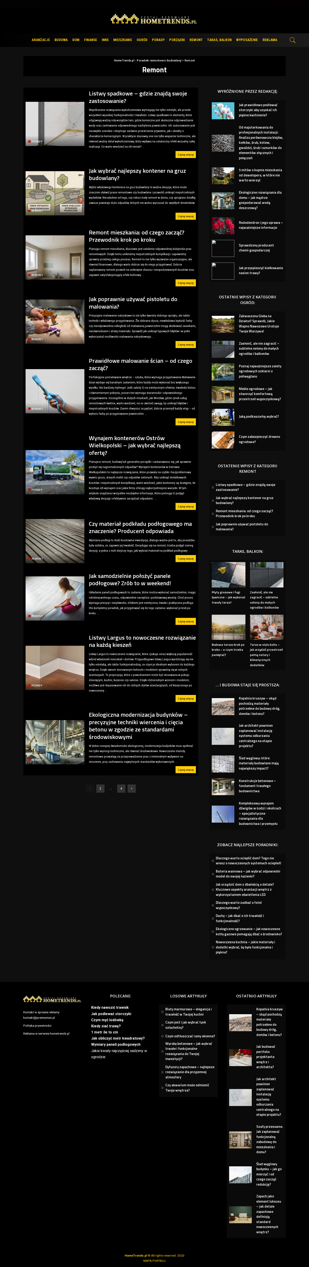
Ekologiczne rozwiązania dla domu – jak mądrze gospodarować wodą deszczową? (260, 200)
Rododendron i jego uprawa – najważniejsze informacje (261, 225)
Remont (37, 211)
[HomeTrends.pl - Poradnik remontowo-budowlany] (154, 20)
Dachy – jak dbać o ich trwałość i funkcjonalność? (240, 918)
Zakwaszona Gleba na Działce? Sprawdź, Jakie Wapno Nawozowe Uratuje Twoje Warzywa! (259, 323)
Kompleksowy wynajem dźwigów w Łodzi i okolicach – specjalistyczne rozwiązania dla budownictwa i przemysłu (260, 813)
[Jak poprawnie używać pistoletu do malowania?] (55, 322)
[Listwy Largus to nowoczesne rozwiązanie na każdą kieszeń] (55, 668)
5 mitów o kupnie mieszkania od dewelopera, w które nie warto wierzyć (260, 175)
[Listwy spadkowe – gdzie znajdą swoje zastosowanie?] (55, 124)
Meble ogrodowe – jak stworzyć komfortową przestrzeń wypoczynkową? (260, 394)
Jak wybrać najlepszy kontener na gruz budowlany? (137, 174)
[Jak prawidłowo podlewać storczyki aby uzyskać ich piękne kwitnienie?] (223, 110)
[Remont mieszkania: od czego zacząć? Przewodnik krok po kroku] (55, 257)
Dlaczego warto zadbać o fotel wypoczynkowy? (239, 905)
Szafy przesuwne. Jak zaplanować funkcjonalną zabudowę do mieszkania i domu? (269, 1139)
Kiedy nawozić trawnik (110, 1007)
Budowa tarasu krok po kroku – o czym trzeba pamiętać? (228, 649)
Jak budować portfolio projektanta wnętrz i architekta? (265, 1057)
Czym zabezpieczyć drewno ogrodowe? (259, 439)
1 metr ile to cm (104, 1032)
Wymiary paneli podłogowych (115, 1044)
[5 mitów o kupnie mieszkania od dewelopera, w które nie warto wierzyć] (223, 175)
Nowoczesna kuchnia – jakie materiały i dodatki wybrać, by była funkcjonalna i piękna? (245, 947)
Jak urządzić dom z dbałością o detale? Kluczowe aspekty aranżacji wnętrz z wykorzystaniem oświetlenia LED (245, 889)
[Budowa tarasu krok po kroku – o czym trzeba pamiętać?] (228, 627)
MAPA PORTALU (154, 1260)
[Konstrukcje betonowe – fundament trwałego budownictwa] (223, 786)
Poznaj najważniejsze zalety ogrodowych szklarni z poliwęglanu (260, 371)
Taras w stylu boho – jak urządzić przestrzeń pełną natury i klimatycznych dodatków (266, 654)
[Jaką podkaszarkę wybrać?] (223, 417)
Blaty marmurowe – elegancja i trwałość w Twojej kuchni (188, 1011)
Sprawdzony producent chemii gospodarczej (256, 248)
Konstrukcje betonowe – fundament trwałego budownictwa (257, 786)
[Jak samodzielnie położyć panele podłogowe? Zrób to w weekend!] (55, 598)
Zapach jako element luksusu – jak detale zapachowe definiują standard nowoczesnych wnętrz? (268, 1214)
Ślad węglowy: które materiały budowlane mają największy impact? (259, 763)
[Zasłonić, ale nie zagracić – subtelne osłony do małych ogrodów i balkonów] (223, 349)
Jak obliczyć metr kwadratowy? (118, 1038)
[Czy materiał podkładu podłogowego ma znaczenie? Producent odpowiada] (55, 541)
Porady (37, 141)
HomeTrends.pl (136, 1255)
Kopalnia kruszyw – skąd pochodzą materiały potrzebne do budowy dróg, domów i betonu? (259, 706)
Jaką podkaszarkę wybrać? (259, 416)
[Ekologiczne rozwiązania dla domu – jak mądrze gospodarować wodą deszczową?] (223, 200)
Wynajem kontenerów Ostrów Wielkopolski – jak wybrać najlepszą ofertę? (135, 445)
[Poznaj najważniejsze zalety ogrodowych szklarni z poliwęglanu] (223, 371)
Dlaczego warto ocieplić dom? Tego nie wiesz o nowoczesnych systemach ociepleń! (248, 860)
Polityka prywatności (37, 1025)
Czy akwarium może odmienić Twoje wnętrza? (187, 1087)
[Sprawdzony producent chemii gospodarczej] (223, 248)
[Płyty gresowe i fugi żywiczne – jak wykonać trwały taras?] (228, 574)
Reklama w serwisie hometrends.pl (46, 1033)
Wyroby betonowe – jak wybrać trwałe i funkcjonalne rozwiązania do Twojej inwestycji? (188, 1051)
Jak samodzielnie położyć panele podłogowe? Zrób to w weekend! (130, 579)
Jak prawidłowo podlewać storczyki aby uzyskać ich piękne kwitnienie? (258, 110)
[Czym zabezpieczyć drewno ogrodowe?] (223, 439)
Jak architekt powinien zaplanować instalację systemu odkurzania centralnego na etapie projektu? (256, 735)
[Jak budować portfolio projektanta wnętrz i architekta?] (240, 1057)
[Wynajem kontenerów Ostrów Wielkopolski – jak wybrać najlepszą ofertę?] (55, 472)
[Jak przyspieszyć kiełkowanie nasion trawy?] (223, 271)
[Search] (292, 40)
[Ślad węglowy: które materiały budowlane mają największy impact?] (223, 763)
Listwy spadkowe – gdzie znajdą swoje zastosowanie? (138, 97)
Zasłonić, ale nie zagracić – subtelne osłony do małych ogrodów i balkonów (259, 348)
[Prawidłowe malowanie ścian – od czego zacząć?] (55, 391)
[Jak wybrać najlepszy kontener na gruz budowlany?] (55, 193)
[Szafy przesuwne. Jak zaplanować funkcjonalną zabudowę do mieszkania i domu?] (240, 1139)
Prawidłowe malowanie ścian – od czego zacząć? (140, 364)
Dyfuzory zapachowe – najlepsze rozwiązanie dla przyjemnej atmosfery (189, 1072)
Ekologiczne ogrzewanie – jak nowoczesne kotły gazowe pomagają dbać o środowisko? (249, 931)
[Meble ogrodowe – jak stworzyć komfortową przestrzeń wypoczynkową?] (223, 394)
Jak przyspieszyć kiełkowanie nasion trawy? (261, 270)
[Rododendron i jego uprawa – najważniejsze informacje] (223, 225)
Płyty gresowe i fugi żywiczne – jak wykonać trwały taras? (228, 597)
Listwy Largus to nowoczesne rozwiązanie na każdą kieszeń (142, 641)
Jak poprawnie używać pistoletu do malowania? (133, 303)
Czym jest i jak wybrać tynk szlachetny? (185, 1025)
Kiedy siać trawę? (106, 1026)
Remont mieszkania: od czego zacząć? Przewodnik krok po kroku (136, 236)
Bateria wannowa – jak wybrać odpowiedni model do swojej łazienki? (248, 874)
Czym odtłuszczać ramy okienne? (190, 1036)
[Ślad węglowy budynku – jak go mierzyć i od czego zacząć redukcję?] (240, 1174)
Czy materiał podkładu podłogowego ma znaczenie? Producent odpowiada (140, 527)
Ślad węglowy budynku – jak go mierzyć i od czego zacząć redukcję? (269, 1174)
